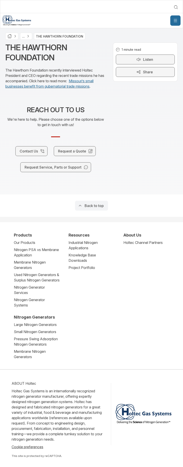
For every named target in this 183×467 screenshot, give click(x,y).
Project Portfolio (82, 267)
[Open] (175, 20)
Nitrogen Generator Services (29, 290)
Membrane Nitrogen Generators (30, 265)
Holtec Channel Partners (143, 242)
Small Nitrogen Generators (35, 332)
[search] (176, 7)
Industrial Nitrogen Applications (83, 245)
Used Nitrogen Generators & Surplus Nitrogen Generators (37, 277)
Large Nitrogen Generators (35, 324)
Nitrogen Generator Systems (29, 302)
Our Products (24, 242)
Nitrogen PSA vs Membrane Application (36, 252)
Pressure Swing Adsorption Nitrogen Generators (36, 342)
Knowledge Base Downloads (82, 258)
